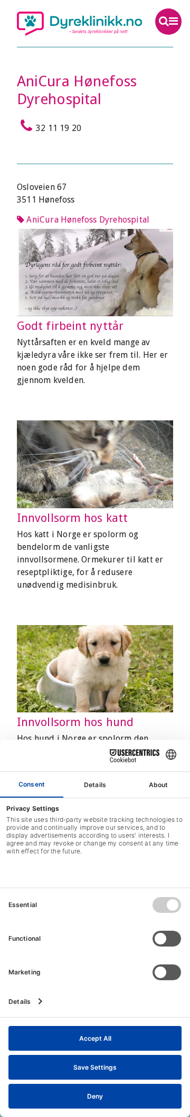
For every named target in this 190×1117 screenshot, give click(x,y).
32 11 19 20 (58, 128)
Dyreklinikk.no (79, 23)
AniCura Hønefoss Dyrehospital (86, 220)
